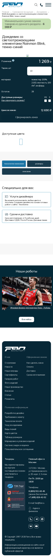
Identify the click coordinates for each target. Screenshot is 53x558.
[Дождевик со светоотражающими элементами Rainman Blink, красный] (16, 142)
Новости (9, 366)
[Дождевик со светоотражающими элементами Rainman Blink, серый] (12, 142)
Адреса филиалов (34, 510)
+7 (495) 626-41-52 (37, 497)
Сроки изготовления (35, 374)
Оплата (29, 366)
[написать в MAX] (42, 519)
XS (45, 97)
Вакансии (9, 391)
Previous (4, 293)
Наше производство (14, 387)
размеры (39, 163)
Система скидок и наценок (17, 445)
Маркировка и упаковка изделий (20, 441)
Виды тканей (10, 429)
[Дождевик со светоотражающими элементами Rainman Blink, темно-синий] (20, 142)
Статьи (8, 395)
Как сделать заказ (34, 363)
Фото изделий (11, 383)
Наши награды (11, 371)
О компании (10, 363)
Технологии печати (13, 421)
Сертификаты (11, 374)
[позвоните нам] (31, 519)
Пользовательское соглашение (19, 449)
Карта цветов (11, 433)
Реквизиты (10, 399)
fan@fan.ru (39, 503)
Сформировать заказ (26, 117)
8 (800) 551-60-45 (37, 491)
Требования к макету (14, 417)
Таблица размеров (13, 437)
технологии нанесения (14, 163)
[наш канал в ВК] (31, 526)
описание (26, 171)
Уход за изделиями (13, 425)
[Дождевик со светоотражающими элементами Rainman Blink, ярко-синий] (7, 142)
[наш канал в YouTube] (36, 526)
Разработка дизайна (14, 413)
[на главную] (12, 4)
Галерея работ (11, 379)
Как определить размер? (13, 100)
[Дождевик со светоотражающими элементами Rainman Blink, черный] (25, 142)
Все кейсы (26, 319)
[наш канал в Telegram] (36, 519)
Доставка (30, 371)
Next (48, 293)
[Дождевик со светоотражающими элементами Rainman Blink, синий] (3, 142)
